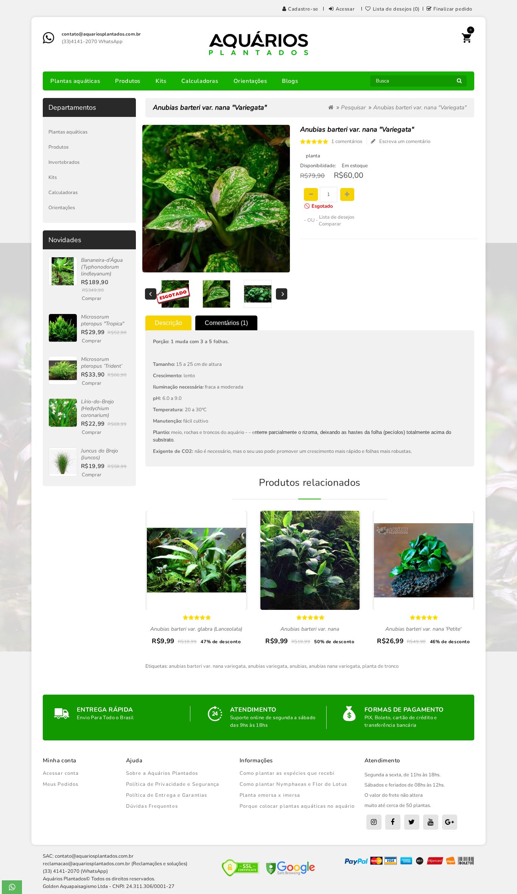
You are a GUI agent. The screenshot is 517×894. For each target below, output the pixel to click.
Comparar (330, 224)
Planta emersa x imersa (270, 795)
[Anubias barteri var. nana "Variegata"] (175, 294)
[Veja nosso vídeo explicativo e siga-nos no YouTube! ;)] (430, 822)
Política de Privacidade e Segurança (173, 784)
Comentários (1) (226, 323)
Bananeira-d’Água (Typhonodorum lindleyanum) (102, 267)
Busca (459, 82)
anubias (298, 666)
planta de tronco (380, 666)
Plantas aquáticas (75, 81)
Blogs (290, 81)
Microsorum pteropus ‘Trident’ (101, 363)
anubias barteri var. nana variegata (207, 666)
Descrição (168, 323)
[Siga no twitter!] (411, 822)
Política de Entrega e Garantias (166, 795)
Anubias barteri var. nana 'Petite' (423, 629)
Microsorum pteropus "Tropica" (102, 320)
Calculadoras (199, 81)
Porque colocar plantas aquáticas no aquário (297, 806)
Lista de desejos (336, 217)
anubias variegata (267, 666)
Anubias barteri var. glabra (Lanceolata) (196, 629)
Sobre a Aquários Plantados (162, 773)
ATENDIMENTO (253, 710)
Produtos (127, 81)
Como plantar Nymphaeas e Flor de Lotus (293, 784)
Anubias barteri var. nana (309, 629)
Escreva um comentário (404, 141)
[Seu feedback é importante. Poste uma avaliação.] (449, 822)
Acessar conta (61, 773)
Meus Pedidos (60, 784)
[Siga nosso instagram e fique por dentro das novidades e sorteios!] (374, 822)
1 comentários (346, 141)
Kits (161, 81)
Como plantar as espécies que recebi (287, 773)
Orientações (250, 81)
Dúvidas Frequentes (152, 806)
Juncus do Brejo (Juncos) (99, 454)
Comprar (91, 298)
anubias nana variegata (334, 666)
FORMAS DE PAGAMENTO (404, 710)
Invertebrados (63, 162)
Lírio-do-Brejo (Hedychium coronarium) (97, 408)
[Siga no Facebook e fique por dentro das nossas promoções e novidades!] (392, 822)
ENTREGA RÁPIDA (105, 710)
